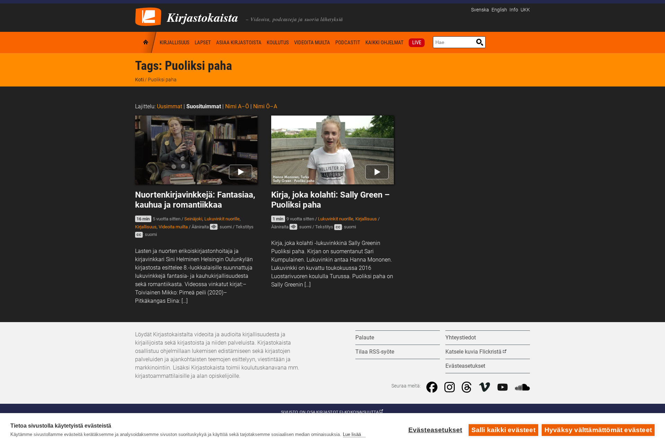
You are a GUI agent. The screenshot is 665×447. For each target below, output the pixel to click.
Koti (146, 42)
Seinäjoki (193, 218)
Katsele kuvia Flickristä (473, 351)
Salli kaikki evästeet (503, 430)
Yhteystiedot (460, 337)
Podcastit (347, 42)
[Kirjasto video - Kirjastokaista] (148, 16)
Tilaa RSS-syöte (374, 351)
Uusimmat (169, 106)
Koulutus (278, 42)
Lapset (203, 42)
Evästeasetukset (435, 430)
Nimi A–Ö (237, 106)
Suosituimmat (203, 106)
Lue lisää (352, 434)
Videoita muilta (312, 42)
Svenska (480, 10)
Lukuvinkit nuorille (222, 218)
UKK (525, 10)
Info (513, 10)
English (499, 10)
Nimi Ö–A (265, 106)
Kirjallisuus (174, 42)
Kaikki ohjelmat (384, 42)
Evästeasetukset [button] (465, 366)
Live (416, 42)
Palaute (364, 337)
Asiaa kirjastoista (238, 42)
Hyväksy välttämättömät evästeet (598, 430)
